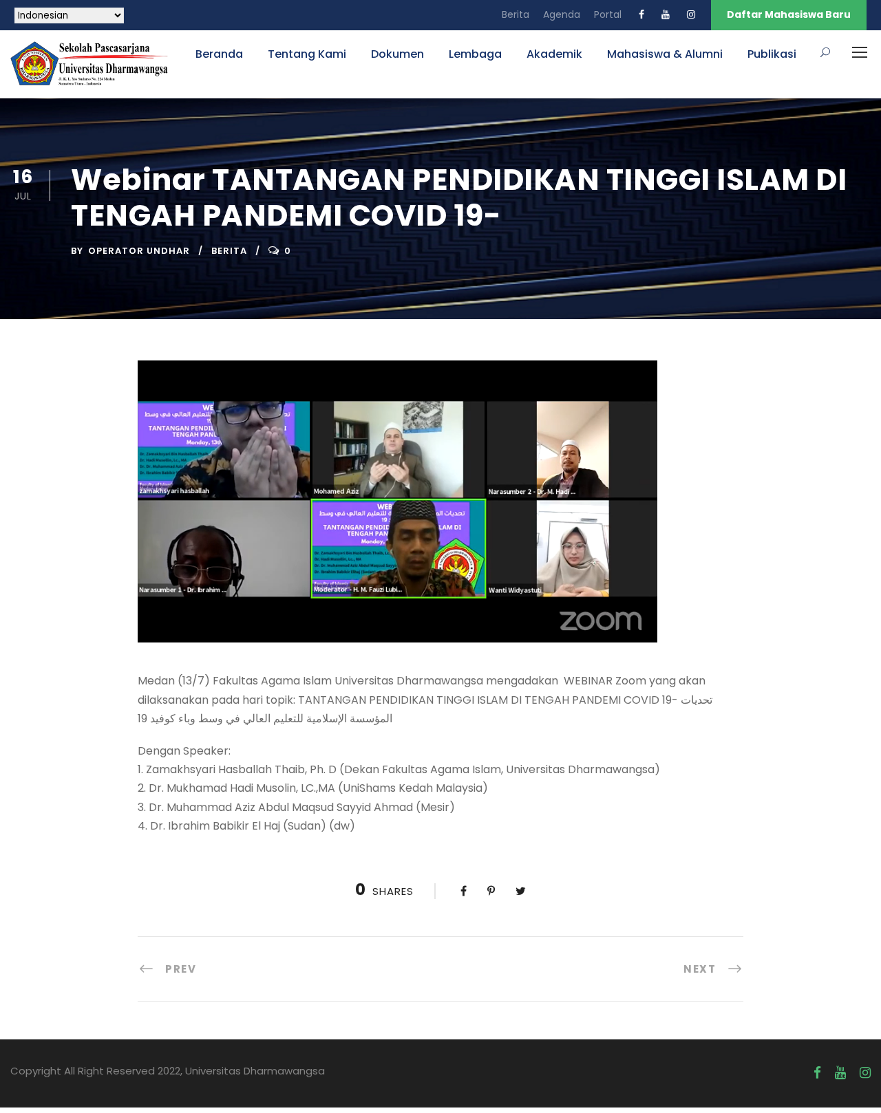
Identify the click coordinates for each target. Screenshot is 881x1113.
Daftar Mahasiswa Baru (789, 14)
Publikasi (771, 54)
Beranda (219, 54)
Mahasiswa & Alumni (665, 54)
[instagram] (691, 14)
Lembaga (475, 54)
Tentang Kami (307, 54)
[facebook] (641, 14)
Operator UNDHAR (139, 250)
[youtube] (665, 14)
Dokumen (397, 54)
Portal (608, 14)
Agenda (561, 14)
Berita (515, 14)
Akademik (554, 54)
